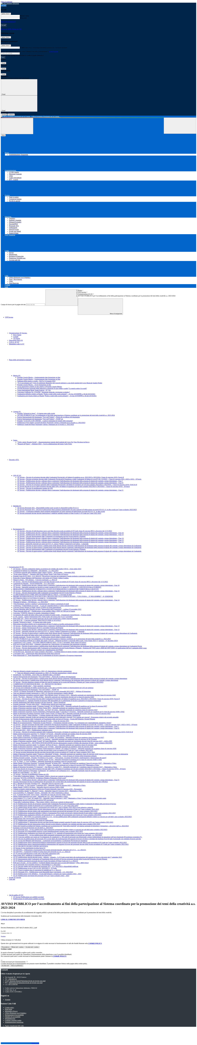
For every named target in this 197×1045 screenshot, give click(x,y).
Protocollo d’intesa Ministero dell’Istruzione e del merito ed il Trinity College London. (41, 578)
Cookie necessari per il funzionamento (13, 962)
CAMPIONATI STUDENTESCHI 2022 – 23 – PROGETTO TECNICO (37, 684)
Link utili (12, 879)
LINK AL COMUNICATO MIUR (13, 919)
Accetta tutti (32, 947)
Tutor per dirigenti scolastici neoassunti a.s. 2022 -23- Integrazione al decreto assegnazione (42, 671)
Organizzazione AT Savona (18, 333)
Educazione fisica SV (16, 340)
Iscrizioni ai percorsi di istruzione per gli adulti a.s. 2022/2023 (33, 828)
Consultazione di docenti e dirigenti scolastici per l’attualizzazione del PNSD (38, 650)
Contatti (15, 337)
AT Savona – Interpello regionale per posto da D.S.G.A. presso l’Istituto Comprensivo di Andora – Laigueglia (52, 544)
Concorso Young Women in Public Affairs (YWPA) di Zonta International (37, 607)
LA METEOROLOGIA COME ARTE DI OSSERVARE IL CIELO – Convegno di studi (42, 594)
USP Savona (82, 292)
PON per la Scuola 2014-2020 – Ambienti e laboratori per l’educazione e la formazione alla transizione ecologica (49, 644)
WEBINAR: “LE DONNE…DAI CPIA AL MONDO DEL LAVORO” (36, 675)
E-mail (22, 47)
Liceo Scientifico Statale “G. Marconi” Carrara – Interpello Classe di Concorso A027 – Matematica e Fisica (48, 791)
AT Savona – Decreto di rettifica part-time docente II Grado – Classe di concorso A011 (41, 721)
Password (23, 18)
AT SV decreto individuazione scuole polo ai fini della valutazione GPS (36, 853)
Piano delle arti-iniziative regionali (20, 360)
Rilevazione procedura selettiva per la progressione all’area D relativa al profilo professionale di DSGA (46, 624)
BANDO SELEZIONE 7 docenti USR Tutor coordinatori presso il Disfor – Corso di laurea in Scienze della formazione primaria (55, 756)
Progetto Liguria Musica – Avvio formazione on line (34, 385)
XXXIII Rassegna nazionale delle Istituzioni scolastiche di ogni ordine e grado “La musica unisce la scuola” (52, 388)
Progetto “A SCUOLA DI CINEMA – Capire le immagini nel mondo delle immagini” (45, 421)
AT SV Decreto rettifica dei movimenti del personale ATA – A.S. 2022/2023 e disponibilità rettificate (45, 866)
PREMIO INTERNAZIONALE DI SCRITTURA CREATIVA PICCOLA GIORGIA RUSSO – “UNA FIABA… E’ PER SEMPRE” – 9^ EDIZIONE (63, 596)
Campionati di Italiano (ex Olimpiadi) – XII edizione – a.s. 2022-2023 (35, 571)
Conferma (11, 114)
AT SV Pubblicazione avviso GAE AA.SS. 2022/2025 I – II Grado (35, 868)
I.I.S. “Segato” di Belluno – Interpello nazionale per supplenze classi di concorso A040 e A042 (43, 736)
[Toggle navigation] (17, 126)
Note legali (8, 1009)
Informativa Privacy (11, 1011)
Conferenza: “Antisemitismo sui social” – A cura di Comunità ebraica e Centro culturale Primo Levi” (45, 606)
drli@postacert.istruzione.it (25, 983)
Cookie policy (9, 1007)
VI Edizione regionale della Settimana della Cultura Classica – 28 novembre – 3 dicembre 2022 (44, 572)
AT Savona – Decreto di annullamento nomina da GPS (35, 488)
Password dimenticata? (8, 22)
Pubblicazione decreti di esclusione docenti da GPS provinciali (33, 800)
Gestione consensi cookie (13, 1020)
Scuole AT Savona (15, 877)
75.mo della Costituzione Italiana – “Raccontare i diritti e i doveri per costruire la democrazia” (43, 776)
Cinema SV (17, 411)
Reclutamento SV (19, 529)
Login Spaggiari (53, 51)
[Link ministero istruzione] (10, 3)
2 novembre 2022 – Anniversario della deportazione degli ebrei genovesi (36, 653)
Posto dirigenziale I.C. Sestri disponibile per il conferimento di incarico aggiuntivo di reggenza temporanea (47, 655)
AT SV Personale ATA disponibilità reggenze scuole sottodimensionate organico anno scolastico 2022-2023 (48, 831)
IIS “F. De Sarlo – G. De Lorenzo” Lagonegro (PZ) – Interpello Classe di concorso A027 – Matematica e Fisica (49, 785)
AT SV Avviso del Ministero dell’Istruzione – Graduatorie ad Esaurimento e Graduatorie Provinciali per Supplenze (50, 841)
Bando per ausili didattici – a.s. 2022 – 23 (26, 772)
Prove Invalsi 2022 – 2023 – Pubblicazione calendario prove (32, 730)
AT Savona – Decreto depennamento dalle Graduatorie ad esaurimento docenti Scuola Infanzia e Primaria (51, 536)
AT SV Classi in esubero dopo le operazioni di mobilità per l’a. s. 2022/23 (37, 870)
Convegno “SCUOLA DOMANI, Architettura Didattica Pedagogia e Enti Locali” (39, 778)
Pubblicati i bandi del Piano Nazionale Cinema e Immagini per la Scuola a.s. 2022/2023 (45, 424)
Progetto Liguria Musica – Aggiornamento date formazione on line (38, 377)
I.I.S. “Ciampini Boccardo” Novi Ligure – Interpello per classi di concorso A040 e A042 (41, 794)
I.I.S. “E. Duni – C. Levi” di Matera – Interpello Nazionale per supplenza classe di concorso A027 (45, 761)
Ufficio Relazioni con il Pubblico (15, 1013)
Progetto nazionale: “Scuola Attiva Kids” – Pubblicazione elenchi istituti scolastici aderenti (42, 637)
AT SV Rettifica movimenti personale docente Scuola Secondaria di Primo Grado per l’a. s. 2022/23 (45, 861)
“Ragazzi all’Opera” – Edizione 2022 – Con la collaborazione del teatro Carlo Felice (44, 444)
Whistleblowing (10, 1019)
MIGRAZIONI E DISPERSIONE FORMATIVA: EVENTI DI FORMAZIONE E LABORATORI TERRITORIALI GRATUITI (56, 589)
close (3, 135)
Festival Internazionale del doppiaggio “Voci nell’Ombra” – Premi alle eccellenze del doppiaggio (48, 417)
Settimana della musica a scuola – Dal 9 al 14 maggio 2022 (36, 381)
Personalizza (5, 947)
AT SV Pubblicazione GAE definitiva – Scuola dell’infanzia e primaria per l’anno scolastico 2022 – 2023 (47, 874)
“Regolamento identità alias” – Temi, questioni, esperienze (32, 686)
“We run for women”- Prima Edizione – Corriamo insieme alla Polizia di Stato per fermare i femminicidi (46, 715)
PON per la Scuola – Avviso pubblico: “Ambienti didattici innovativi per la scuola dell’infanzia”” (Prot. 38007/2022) (51, 863)
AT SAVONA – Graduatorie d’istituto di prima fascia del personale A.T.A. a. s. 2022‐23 (41, 852)
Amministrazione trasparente (14, 1022)
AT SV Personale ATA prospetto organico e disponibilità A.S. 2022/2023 (36, 864)
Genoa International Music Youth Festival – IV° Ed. (34, 390)
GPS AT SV (17, 475)
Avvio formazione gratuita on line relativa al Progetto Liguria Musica (39, 386)
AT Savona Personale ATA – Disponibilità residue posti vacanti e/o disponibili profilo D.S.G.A (48, 508)
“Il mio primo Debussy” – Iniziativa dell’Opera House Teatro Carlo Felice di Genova (40, 574)
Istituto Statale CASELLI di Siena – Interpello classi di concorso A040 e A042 (38, 787)
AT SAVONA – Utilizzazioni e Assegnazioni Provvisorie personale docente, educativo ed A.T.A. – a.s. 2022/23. (49, 850)
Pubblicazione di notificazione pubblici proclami (28, 899)
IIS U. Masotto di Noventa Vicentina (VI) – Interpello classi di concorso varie (38, 783)
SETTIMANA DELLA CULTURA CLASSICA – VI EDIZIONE (35, 598)
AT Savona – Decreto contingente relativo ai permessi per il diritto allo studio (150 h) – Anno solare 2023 (47, 569)
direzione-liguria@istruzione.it (27, 981)
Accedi (4, 5)
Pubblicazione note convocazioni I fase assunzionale (30, 818)
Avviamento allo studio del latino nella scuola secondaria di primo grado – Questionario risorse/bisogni (46, 635)
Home (80, 290)
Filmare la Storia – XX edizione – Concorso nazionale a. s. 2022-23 (35, 580)
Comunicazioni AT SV (85, 294)
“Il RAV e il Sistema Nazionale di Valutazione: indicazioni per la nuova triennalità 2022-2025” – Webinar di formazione (52, 691)
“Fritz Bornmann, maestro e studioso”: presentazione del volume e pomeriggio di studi (41, 604)
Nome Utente (24, 16)
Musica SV (17, 375)
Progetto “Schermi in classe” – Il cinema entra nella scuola (36, 413)
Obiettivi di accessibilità (12, 1017)
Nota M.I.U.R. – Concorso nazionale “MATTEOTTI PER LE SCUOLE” (37, 620)
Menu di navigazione (115, 313)
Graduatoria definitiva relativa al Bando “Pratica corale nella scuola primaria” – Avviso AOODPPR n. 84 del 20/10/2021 (56, 394)
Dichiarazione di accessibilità (14, 1015)
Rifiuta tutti (17, 947)
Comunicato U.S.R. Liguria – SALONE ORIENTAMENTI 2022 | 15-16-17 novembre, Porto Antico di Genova (49, 642)
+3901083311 (12, 979)
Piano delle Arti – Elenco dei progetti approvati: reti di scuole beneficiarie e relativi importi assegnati (45, 618)
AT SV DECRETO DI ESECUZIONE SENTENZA (30, 846)
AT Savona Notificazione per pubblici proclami (28, 897)
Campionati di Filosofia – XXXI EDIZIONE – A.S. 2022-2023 (33, 583)
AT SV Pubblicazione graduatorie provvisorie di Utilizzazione (33, 820)
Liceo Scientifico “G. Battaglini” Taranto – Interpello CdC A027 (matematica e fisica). (41, 793)
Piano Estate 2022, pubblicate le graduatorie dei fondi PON (32, 855)
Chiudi (3, 63)
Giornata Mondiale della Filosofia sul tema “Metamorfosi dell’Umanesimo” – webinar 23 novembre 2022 (47, 609)
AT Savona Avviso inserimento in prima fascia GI (29, 848)
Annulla (4, 114)
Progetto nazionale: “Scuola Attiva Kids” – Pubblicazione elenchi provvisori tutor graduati (42, 704)
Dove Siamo (17, 335)
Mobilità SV (17, 506)
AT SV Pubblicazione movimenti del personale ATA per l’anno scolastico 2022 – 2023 (41, 876)
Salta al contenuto (6, 2)
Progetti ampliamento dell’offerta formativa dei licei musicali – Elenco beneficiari (39, 702)
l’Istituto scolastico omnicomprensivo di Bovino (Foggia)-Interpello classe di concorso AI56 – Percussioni (47, 789)
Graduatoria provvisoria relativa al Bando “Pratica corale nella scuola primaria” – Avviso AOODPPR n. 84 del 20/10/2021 (57, 396)
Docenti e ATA (14, 460)
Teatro (15, 440)
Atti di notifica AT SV (16, 895)
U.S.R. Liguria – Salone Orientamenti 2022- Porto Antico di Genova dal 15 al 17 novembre (43, 617)
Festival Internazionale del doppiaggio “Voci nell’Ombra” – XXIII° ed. (40, 419)
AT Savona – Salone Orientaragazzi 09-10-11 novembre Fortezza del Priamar (38, 628)
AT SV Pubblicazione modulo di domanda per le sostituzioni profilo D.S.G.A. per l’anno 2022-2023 (45, 806)
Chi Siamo (16, 338)
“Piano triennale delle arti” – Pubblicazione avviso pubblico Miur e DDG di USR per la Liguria (44, 611)
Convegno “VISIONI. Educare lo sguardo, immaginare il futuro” (34, 613)
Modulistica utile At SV (16, 344)
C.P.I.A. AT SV (14, 342)
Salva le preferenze (16, 965)
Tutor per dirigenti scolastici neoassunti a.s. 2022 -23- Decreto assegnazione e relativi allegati (47, 673)
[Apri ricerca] (180, 125)
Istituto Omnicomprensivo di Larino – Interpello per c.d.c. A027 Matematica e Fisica (40, 796)
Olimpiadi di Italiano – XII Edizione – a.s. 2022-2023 (30, 602)
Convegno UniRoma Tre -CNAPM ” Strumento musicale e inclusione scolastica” (43, 392)
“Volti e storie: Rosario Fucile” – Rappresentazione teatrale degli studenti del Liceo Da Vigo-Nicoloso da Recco (53, 442)
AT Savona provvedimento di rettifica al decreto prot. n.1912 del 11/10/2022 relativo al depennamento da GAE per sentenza (53, 688)
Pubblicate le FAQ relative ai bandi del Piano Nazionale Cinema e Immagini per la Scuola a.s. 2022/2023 (51, 423)
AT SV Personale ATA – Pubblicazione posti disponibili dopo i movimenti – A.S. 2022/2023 (43, 872)
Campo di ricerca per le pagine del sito (13, 304)
